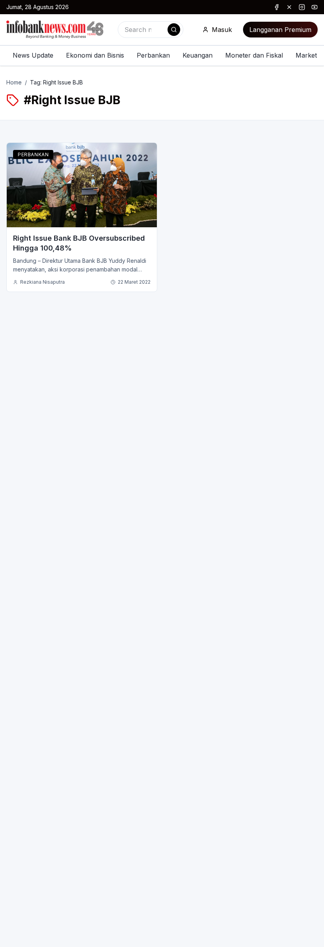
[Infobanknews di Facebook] (276, 7)
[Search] (174, 29)
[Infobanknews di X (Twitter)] (289, 7)
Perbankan (153, 55)
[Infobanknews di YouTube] (314, 7)
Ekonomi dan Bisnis (95, 55)
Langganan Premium (280, 30)
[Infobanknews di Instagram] (302, 7)
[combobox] (150, 29)
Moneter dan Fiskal (254, 55)
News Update (33, 55)
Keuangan (198, 55)
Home (14, 82)
